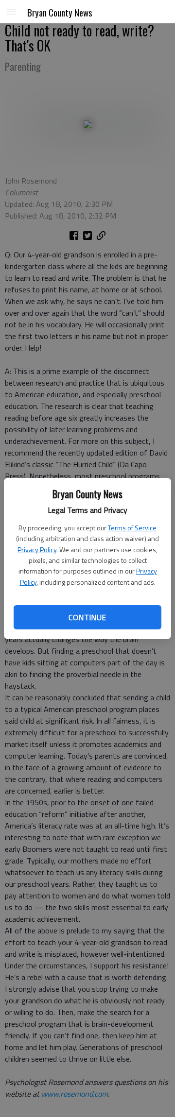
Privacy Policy (37, 549)
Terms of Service (132, 528)
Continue (87, 617)
